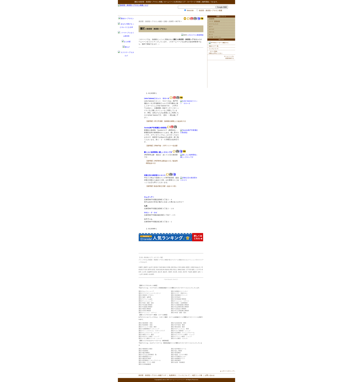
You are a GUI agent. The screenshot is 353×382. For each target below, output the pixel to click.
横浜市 (165, 272)
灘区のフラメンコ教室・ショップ (181, 336)
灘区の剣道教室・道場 (145, 325)
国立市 (160, 272)
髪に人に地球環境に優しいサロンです (158, 152)
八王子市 (198, 269)
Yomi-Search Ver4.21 (171, 279)
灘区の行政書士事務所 (145, 307)
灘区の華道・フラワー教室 (147, 362)
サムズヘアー (149, 197)
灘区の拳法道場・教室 (178, 327)
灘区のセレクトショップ (146, 291)
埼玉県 (175, 272)
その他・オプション (215, 37)
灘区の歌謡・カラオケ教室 (179, 354)
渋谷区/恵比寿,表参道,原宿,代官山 (166, 269)
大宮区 (180, 272)
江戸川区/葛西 (190, 269)
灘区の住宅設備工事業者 (178, 299)
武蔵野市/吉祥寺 (152, 272)
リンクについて (213, 48)
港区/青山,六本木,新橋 (178, 267)
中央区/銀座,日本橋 (164, 267)
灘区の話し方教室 (176, 350)
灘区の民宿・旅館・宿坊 (146, 303)
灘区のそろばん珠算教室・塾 (148, 354)
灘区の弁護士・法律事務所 (179, 303)
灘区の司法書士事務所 (145, 305)
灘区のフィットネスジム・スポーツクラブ (152, 330)
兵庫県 (171, 21)
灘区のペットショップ (145, 301)
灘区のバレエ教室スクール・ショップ (150, 338)
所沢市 (185, 272)
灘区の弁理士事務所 (145, 310)
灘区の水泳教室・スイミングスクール (182, 332)
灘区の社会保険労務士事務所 (180, 307)
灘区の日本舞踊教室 (145, 364)
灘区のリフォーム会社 (145, 299)
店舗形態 (211, 18)
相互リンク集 (197, 375)
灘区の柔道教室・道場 (145, 323)
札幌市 (141, 267)
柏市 (199, 272)
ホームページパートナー (177, 379)
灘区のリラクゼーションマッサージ (150, 293)
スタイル (211, 32)
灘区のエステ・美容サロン (179, 293)
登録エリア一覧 (213, 46)
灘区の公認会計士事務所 (178, 308)
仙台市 (151, 267)
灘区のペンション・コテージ (180, 301)
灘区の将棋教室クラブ (178, 358)
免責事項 (172, 375)
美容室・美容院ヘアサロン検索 (150, 2)
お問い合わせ (210, 375)
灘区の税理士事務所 (145, 308)
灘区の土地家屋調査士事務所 (180, 305)
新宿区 (188, 267)
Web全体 (190, 10)
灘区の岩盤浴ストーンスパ (179, 291)
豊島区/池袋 (181, 269)
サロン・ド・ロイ (150, 213)
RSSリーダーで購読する (220, 42)
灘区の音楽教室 (143, 350)
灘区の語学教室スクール (178, 349)
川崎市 (170, 272)
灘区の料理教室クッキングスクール (150, 360)
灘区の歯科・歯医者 (145, 297)
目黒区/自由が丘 (196, 267)
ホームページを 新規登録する (229, 57)
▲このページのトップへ (227, 371)
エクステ (211, 29)
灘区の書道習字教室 (145, 358)
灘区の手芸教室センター (178, 356)
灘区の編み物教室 (144, 352)
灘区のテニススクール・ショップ (149, 332)
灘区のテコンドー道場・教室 (148, 327)
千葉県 (190, 272)
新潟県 (146, 274)
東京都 (155, 267)
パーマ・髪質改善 (214, 21)
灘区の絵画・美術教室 (178, 362)
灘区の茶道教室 (176, 352)
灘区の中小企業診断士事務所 (180, 310)
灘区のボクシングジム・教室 (180, 328)
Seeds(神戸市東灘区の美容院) (155, 128)
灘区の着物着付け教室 (145, 349)
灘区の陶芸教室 (176, 360)
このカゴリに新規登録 (195, 35)
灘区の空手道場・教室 (178, 325)
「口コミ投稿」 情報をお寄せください (216, 52)
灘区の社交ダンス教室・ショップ (149, 336)
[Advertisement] (167, 71)
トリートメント (213, 24)
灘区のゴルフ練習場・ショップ (180, 330)
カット (211, 34)
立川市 (144, 272)
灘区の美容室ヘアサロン (146, 295)
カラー (211, 26)
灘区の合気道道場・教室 (178, 323)
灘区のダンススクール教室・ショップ (182, 334)
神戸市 (177, 21)
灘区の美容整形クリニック (179, 295)
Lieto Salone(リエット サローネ (156, 98)
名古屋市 (151, 274)
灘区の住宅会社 (176, 297)
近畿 (165, 21)
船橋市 (195, 272)
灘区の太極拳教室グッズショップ (149, 328)
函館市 (146, 267)
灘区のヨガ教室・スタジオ (179, 338)
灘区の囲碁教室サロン (145, 356)
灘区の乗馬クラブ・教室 (146, 334)
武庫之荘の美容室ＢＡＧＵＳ (155, 175)
